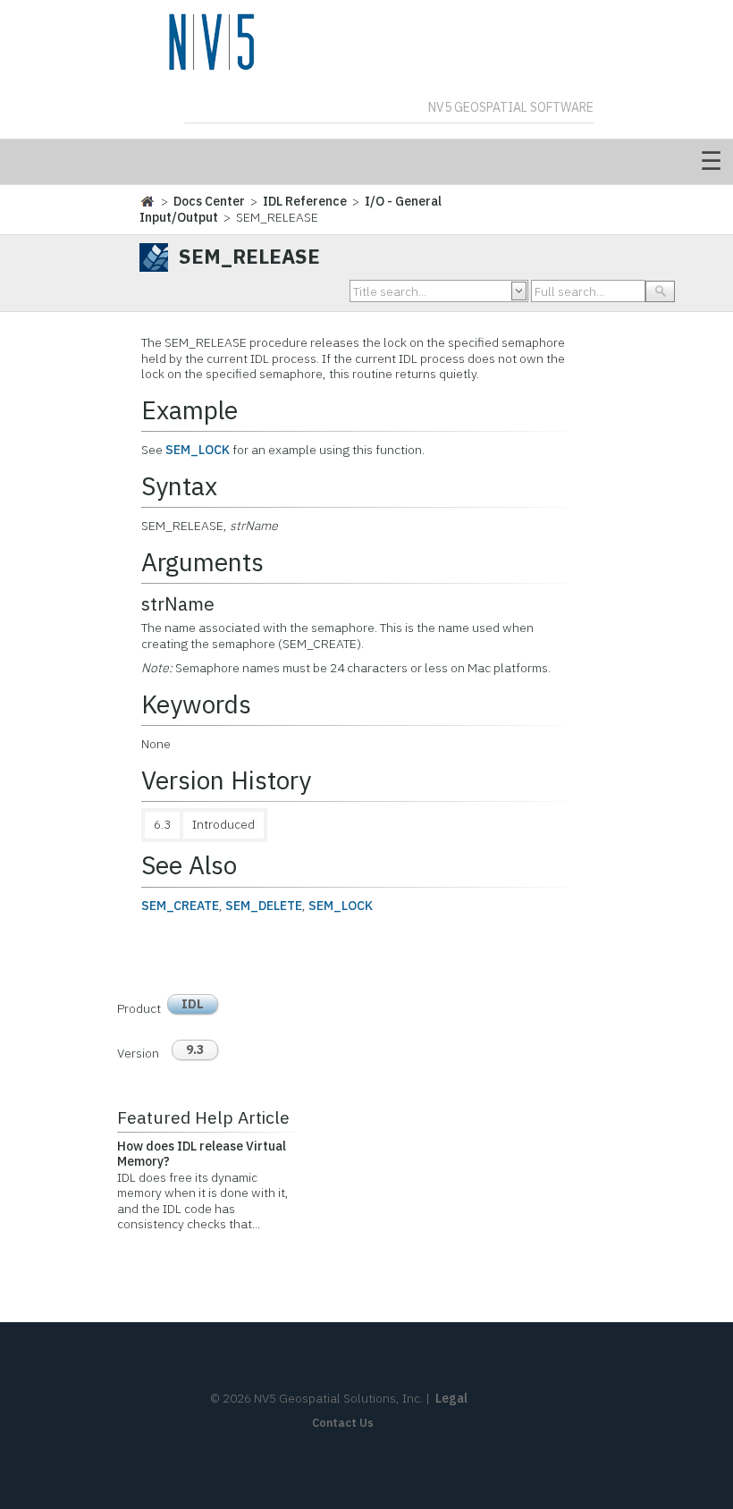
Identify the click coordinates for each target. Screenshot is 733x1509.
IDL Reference (305, 201)
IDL (192, 1004)
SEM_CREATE (180, 906)
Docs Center (209, 201)
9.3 (195, 1049)
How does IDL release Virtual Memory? (201, 1154)
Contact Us (343, 1422)
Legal (451, 1398)
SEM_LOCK (197, 450)
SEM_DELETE (263, 906)
